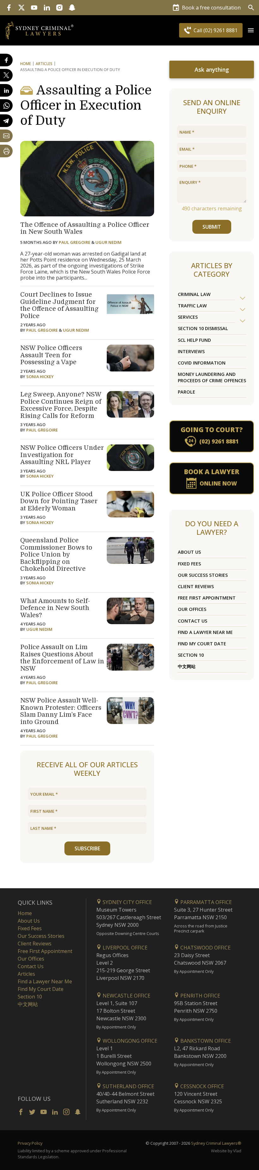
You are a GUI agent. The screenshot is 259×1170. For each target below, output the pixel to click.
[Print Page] (6, 151)
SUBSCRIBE (87, 848)
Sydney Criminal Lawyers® (216, 1143)
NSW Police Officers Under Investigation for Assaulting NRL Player (62, 455)
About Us (189, 552)
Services (188, 317)
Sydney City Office (126, 902)
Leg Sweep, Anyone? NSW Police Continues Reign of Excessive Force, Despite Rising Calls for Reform (60, 405)
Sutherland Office (127, 1086)
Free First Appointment (207, 598)
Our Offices (192, 609)
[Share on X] (6, 75)
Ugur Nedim (108, 242)
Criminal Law (194, 294)
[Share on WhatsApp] (6, 105)
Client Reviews (196, 586)
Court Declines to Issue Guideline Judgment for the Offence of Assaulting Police (59, 305)
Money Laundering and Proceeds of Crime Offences (212, 377)
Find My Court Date (202, 644)
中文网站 (187, 666)
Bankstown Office (205, 1040)
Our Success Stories (203, 575)
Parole (186, 392)
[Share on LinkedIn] (6, 90)
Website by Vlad (226, 1151)
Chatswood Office (205, 947)
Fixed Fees (189, 564)
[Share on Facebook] (6, 60)
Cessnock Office (201, 1086)
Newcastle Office (125, 995)
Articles (44, 63)
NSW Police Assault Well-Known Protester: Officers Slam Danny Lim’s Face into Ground (60, 711)
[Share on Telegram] (6, 120)
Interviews (191, 351)
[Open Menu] (251, 30)
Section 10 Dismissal (203, 328)
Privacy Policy (30, 1143)
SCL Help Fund (194, 340)
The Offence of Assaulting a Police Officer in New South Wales (84, 228)
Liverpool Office (124, 947)
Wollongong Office (129, 1040)
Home (25, 63)
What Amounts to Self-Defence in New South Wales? (55, 608)
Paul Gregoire (74, 242)
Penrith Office (199, 995)
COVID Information (202, 363)
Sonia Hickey (40, 376)
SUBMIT (211, 226)
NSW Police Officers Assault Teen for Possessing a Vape (51, 355)
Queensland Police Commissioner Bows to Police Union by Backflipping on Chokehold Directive (56, 554)
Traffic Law (192, 306)
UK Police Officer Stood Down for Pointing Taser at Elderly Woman (59, 501)
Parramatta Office (205, 902)
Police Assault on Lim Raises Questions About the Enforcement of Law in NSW (62, 657)
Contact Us (192, 621)
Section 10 (191, 655)
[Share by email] (6, 136)
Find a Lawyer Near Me (205, 632)
